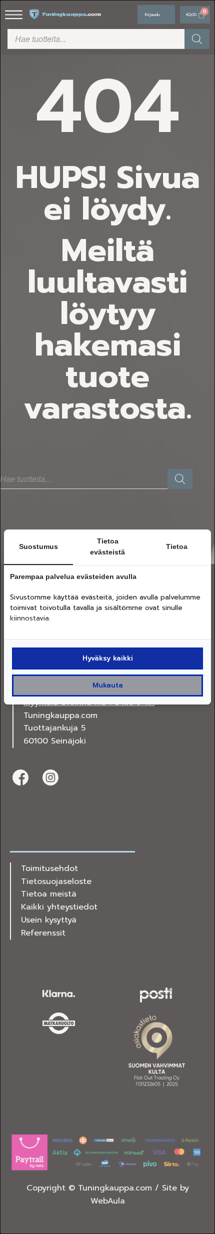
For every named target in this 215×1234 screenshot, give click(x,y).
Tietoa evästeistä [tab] (107, 546)
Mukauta (107, 685)
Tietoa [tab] (177, 546)
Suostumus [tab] (38, 546)
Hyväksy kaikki (107, 658)
